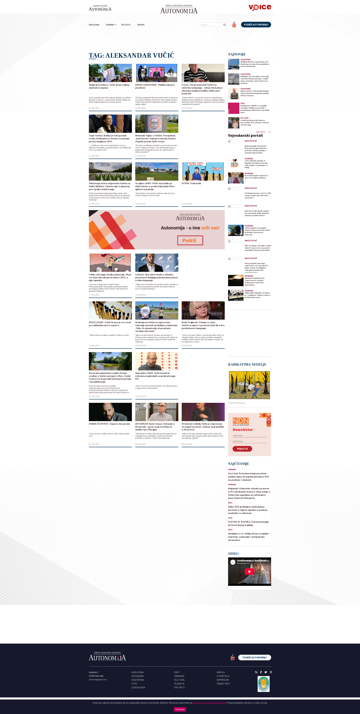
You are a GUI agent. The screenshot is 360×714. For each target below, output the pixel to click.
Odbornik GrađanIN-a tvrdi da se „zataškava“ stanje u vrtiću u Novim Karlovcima (257, 295)
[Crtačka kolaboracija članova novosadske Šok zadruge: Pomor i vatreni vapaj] (233, 122)
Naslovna (94, 24)
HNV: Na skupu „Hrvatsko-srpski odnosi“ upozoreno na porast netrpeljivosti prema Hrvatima (258, 248)
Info (242, 103)
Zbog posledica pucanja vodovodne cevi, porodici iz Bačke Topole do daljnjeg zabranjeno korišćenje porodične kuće (256, 267)
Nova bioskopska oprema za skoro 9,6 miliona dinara (256, 177)
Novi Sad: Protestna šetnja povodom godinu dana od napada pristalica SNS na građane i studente (248, 476)
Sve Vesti (126, 24)
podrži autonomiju (256, 24)
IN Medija (249, 159)
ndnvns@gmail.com (98, 679)
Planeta (179, 683)
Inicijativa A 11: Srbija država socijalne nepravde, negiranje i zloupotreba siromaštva (248, 537)
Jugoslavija (138, 687)
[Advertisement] (180, 40)
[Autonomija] (178, 9)
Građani (232, 469)
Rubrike (110, 24)
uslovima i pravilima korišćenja (209, 702)
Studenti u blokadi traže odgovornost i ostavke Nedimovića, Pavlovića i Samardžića (255, 281)
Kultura (244, 118)
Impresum (223, 679)
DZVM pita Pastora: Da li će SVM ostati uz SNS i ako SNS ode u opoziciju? (258, 195)
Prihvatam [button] (180, 709)
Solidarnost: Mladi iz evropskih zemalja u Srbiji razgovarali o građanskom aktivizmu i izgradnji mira (254, 109)
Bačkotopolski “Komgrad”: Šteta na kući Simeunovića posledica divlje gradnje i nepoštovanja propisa (256, 149)
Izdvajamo (137, 676)
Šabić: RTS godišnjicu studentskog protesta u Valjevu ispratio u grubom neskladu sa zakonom (247, 510)
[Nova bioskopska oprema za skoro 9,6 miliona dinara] (236, 178)
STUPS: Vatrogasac (236, 403)
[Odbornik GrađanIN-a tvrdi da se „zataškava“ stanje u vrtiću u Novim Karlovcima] (236, 295)
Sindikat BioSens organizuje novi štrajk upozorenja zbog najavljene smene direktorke (254, 64)
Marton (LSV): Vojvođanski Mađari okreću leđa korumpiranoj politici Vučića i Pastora (254, 93)
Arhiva (140, 24)
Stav (230, 518)
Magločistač (251, 141)
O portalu (223, 676)
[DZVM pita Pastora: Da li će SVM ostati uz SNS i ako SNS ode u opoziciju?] (236, 195)
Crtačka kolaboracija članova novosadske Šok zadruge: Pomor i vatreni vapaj (254, 122)
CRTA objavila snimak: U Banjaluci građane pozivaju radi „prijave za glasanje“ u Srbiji (256, 164)
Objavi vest (223, 683)
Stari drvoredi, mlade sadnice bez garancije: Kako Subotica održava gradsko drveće (257, 213)
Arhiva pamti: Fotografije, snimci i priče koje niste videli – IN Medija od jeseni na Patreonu (258, 231)
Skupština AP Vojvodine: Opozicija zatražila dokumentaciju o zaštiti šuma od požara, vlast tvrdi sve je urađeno (254, 79)
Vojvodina (245, 59)
